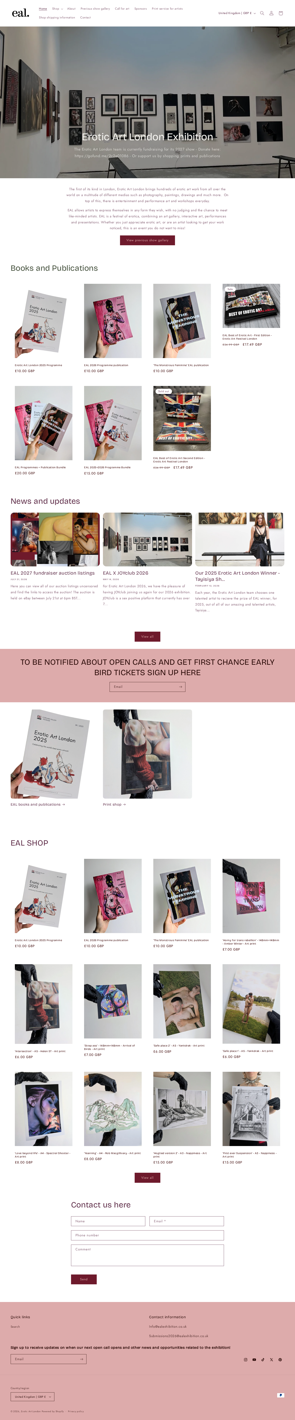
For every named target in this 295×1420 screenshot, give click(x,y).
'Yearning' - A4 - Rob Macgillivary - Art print (112, 1153)
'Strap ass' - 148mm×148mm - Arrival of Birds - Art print (109, 1047)
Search (15, 1326)
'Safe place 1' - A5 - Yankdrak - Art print (248, 1051)
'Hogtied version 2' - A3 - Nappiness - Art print (180, 1155)
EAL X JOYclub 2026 (126, 573)
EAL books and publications (36, 804)
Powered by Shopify (53, 1411)
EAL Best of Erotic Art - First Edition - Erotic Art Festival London (247, 337)
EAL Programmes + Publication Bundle (40, 467)
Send (84, 1279)
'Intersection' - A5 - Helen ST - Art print (40, 1051)
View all (147, 636)
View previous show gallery (147, 240)
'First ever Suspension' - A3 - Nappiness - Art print (250, 1155)
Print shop (112, 804)
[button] (57, 8)
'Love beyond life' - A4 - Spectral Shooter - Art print (42, 1155)
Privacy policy (76, 1411)
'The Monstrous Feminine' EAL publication (181, 365)
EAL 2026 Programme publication (106, 365)
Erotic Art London (31, 1411)
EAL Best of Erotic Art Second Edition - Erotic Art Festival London (179, 460)
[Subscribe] (180, 687)
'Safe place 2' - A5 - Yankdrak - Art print (178, 1045)
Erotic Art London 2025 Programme (38, 365)
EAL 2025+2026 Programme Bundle (107, 467)
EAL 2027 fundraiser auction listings (53, 573)
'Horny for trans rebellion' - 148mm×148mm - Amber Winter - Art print (251, 942)
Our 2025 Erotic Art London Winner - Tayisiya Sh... (237, 576)
